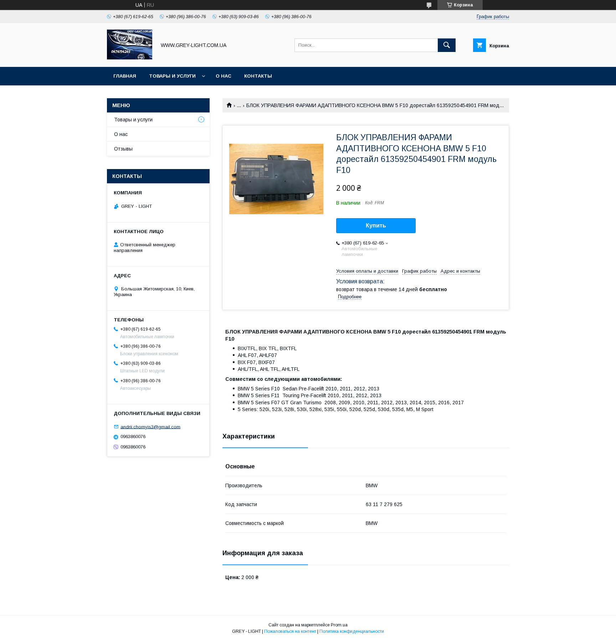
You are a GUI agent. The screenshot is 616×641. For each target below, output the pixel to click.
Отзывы (123, 149)
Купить (376, 225)
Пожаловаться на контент (290, 631)
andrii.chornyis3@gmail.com (150, 426)
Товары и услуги (172, 76)
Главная (124, 76)
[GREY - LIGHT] (129, 58)
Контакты (258, 76)
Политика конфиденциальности (351, 631)
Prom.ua (339, 624)
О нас (223, 76)
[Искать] (447, 45)
